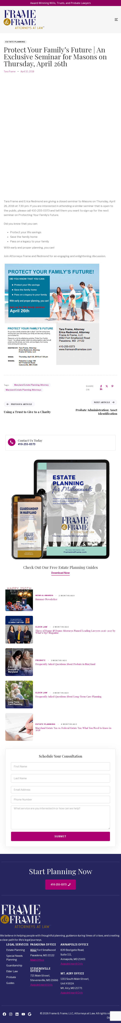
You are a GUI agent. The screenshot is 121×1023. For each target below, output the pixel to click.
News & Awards (44, 595)
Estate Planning (15, 42)
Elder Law (41, 627)
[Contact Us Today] (60, 442)
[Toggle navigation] (99, 19)
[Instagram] (10, 1014)
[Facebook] (4, 1014)
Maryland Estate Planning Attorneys (23, 390)
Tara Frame (10, 71)
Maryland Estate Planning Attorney (31, 385)
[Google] (29, 1014)
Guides (10, 983)
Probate (40, 660)
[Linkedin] (17, 1014)
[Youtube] (23, 1014)
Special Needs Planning (14, 957)
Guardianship (14, 965)
